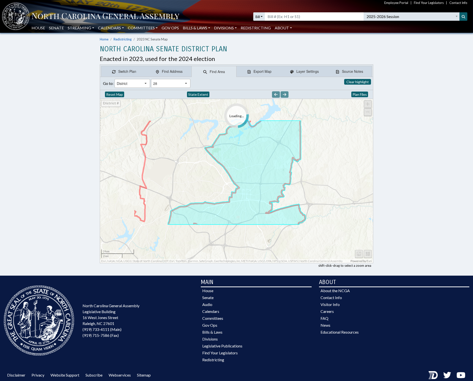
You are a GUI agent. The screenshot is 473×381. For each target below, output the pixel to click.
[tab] (123, 71)
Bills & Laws (212, 332)
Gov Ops (170, 27)
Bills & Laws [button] (195, 27)
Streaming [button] (79, 27)
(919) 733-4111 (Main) (102, 329)
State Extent (198, 94)
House (38, 27)
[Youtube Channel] (461, 375)
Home (104, 39)
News (325, 325)
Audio (207, 304)
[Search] (463, 16)
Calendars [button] (109, 27)
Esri (369, 261)
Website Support (65, 375)
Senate (56, 27)
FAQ (324, 318)
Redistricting (256, 27)
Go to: (108, 83)
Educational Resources (340, 332)
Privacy (38, 375)
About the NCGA (335, 290)
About (282, 27)
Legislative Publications (222, 345)
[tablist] (236, 71)
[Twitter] (447, 375)
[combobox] (128, 83)
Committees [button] (141, 27)
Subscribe (93, 375)
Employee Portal (396, 3)
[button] (145, 83)
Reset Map (114, 94)
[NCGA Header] (105, 16)
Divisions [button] (224, 27)
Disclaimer (16, 375)
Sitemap (144, 375)
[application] (236, 181)
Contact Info (458, 3)
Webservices (120, 375)
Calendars (210, 311)
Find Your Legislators (429, 3)
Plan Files (360, 94)
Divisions (210, 339)
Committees (212, 318)
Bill (257, 17)
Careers (327, 311)
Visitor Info (330, 304)
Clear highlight (357, 82)
